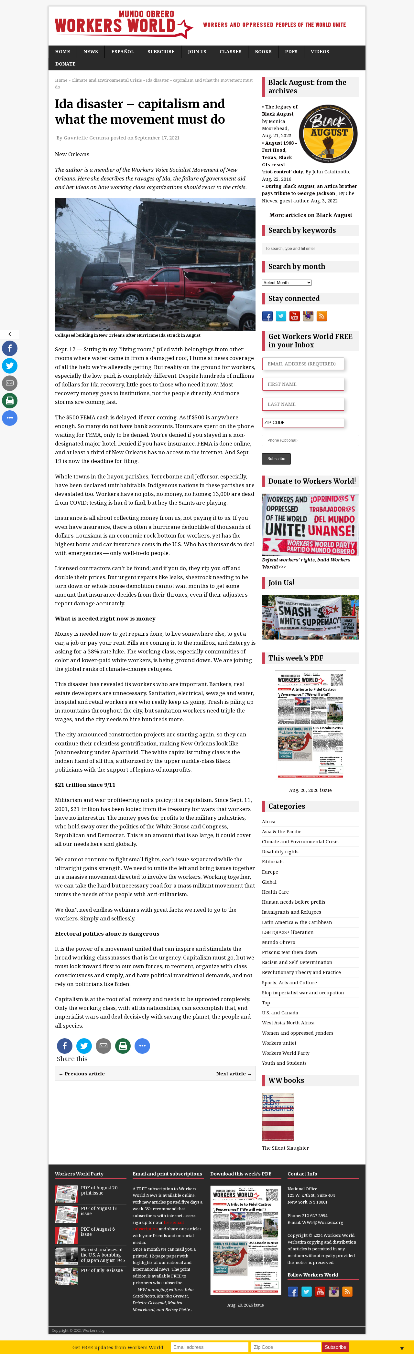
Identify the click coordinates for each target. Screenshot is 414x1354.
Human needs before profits (293, 902)
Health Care (275, 892)
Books (263, 51)
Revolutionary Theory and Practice (301, 972)
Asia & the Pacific (281, 831)
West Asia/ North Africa (288, 1023)
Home (62, 51)
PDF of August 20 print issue (99, 1190)
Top (266, 1003)
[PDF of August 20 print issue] (66, 1199)
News (90, 51)
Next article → (234, 1073)
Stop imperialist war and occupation (303, 993)
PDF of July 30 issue (102, 1270)
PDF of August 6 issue (98, 1231)
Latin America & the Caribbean (297, 922)
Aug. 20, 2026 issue (310, 790)
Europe (270, 872)
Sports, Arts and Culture (289, 983)
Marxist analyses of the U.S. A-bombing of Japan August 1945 (103, 1255)
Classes (231, 51)
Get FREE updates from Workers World (117, 1347)
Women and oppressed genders (297, 1033)
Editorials (273, 861)
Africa (269, 821)
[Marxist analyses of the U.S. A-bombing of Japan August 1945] (66, 1261)
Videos (320, 51)
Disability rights (280, 851)
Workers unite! (279, 1043)
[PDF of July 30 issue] (66, 1282)
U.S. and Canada (280, 1013)
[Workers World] (207, 26)
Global (269, 882)
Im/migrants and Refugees (291, 912)
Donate (65, 64)
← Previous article (82, 1073)
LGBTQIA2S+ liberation (288, 932)
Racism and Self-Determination (297, 962)
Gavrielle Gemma (86, 137)
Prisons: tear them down (289, 952)
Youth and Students (284, 1063)
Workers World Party (286, 1053)
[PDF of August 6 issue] (66, 1240)
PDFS (291, 51)
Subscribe (161, 51)
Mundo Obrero (278, 942)
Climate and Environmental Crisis (300, 841)
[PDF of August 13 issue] (66, 1220)
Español (122, 51)
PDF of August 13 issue (99, 1211)
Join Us (197, 51)
